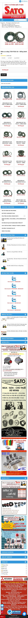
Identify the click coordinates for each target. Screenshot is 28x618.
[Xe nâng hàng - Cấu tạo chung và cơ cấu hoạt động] (4, 263)
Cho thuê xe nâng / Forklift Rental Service (13, 225)
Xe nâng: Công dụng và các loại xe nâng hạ (16, 244)
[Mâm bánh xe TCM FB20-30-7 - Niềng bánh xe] (21, 134)
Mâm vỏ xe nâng (6, 231)
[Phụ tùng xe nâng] (14, 407)
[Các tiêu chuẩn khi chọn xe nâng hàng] (4, 270)
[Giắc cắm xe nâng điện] (14, 456)
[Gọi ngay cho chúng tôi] (2, 612)
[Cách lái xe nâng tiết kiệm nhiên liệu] (4, 256)
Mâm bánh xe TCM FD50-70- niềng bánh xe (7, 104)
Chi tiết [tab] (4, 74)
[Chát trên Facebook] (2, 605)
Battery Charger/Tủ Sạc (8, 213)
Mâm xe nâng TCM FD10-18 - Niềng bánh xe (20, 201)
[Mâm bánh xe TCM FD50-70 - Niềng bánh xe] (21, 96)
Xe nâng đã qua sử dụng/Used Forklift (12, 222)
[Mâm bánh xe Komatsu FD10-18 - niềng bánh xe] (7, 115)
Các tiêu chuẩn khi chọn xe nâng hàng (15, 265)
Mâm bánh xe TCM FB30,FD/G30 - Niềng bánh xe (7, 143)
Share (3, 58)
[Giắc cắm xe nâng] (14, 532)
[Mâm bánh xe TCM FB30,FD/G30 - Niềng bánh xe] (7, 134)
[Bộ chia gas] (14, 361)
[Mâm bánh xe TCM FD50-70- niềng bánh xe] (7, 96)
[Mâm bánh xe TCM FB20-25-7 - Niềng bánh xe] (7, 154)
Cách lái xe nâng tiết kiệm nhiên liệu (14, 251)
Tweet (10, 58)
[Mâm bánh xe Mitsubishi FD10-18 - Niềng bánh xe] (7, 173)
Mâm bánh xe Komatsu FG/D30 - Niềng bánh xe (7, 201)
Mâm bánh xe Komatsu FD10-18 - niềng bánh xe (7, 124)
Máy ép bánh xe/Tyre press (9, 210)
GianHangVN (16, 617)
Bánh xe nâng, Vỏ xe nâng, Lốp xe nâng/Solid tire (14, 219)
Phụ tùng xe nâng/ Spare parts (10, 216)
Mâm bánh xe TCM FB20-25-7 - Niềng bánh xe (7, 163)
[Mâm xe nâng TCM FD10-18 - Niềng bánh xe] (14, 39)
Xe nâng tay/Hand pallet (8, 228)
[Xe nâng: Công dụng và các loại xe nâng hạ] (4, 249)
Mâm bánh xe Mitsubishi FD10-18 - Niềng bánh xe (7, 182)
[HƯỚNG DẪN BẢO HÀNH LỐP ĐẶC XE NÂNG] (4, 335)
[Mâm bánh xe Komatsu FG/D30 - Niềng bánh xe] (7, 193)
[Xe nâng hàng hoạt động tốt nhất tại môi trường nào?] (4, 242)
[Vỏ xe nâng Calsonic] (14, 498)
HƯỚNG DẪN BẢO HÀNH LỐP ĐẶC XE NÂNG (17, 331)
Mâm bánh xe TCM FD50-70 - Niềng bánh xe (20, 104)
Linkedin (17, 58)
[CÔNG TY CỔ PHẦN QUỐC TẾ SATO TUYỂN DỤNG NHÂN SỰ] (4, 321)
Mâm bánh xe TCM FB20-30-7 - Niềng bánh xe (20, 143)
